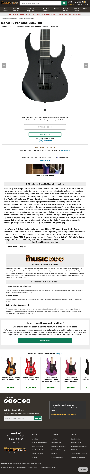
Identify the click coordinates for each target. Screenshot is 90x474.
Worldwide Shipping (58, 450)
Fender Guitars (76, 439)
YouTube (19, 401)
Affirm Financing (37, 446)
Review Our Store (37, 453)
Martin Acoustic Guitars (79, 446)
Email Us (15, 442)
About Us (35, 439)
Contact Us (55, 439)
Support (85, 8)
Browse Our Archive (15, 453)
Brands (56, 8)
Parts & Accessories (46, 10)
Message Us (45, 134)
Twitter (15, 401)
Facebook (10, 401)
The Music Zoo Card (38, 450)
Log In (86, 4)
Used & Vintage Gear (78, 457)
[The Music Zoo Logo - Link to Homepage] (9, 2)
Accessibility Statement (48, 467)
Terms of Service (33, 467)
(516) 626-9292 (74, 2)
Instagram (24, 401)
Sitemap (35, 457)
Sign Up (79, 4)
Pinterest (28, 401)
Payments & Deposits (58, 446)
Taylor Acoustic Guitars (79, 453)
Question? (71, 4)
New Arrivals (5, 9)
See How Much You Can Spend (63, 414)
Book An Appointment (39, 443)
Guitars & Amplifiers (30, 10)
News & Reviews (76, 9)
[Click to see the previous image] (4, 65)
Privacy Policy (21, 467)
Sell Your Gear (56, 443)
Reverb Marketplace (6, 401)
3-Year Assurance (57, 457)
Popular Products (16, 10)
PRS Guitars (75, 450)
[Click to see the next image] (86, 65)
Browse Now (65, 150)
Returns (54, 453)
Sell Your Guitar (65, 9)
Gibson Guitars (76, 443)
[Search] (64, 3)
